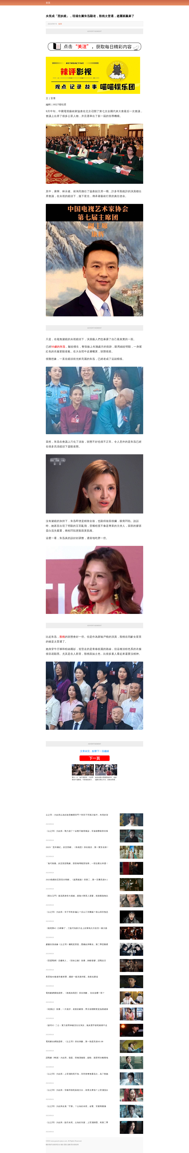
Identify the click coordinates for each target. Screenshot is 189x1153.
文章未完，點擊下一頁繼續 (94, 751)
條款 (62, 1144)
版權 (69, 1144)
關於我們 (49, 1144)
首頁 (48, 3)
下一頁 (94, 758)
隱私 (65, 1144)
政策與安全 (56, 1144)
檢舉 (60, 24)
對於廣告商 (75, 1144)
